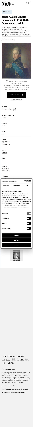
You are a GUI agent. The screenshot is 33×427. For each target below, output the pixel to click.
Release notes (24, 389)
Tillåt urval (16, 240)
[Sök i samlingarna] (30, 3)
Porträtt (4, 118)
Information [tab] (16, 185)
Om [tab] (27, 185)
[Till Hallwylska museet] (13, 359)
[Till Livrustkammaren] (22, 359)
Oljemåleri (4, 152)
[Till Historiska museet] (18, 359)
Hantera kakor (11, 386)
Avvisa (16, 245)
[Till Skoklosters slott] (27, 359)
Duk (3, 134)
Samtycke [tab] (6, 185)
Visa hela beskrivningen (8, 39)
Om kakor (4, 386)
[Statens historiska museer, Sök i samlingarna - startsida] (8, 4)
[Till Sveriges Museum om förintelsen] (11, 363)
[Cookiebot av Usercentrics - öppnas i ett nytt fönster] (24, 181)
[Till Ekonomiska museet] (8, 359)
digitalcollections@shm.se (18, 392)
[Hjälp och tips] (26, 3)
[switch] (29, 218)
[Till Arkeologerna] (3, 359)
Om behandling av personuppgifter (11, 389)
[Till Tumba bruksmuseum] (4, 363)
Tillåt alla (16, 235)
